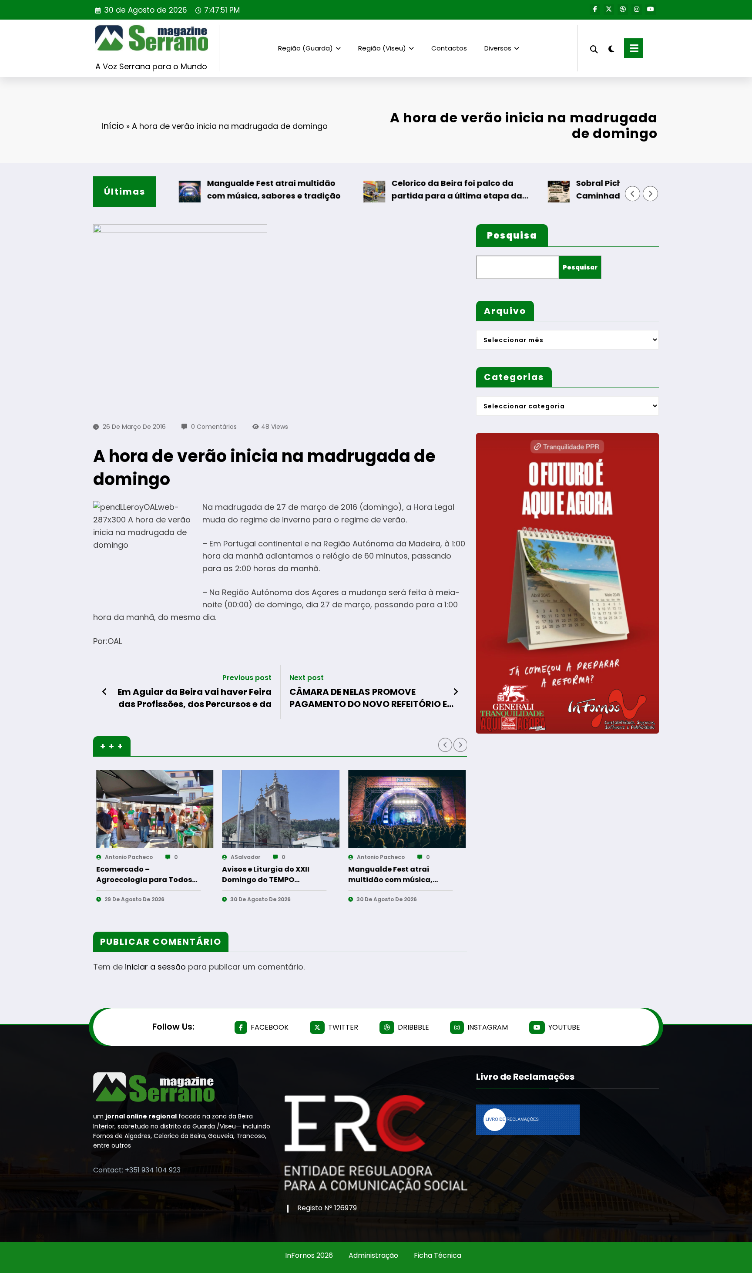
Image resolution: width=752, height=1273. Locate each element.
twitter (343, 1027)
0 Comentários (214, 426)
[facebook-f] (595, 9)
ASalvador (106, 857)
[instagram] (636, 9)
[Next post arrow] (455, 692)
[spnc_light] (611, 48)
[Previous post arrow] (104, 692)
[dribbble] (623, 9)
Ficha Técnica (437, 1255)
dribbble (413, 1027)
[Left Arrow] (632, 193)
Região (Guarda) (305, 48)
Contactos (449, 48)
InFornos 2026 (309, 1255)
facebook (270, 1027)
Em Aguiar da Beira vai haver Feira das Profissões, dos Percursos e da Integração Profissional (195, 698)
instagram (487, 1027)
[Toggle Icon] (633, 48)
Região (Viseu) (382, 48)
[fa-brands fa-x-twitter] (609, 9)
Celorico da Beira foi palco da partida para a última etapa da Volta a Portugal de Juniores (419, 190)
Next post (306, 678)
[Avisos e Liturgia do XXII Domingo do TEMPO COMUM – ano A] (142, 809)
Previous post (247, 678)
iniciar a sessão (155, 966)
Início (112, 126)
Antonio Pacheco (241, 857)
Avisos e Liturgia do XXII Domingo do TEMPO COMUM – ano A (127, 874)
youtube (564, 1027)
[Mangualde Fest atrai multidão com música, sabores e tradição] (267, 809)
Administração (373, 1255)
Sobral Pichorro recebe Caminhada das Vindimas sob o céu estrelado (605, 190)
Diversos (497, 48)
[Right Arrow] (650, 193)
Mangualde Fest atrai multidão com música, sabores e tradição (236, 189)
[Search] (594, 48)
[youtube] (650, 9)
